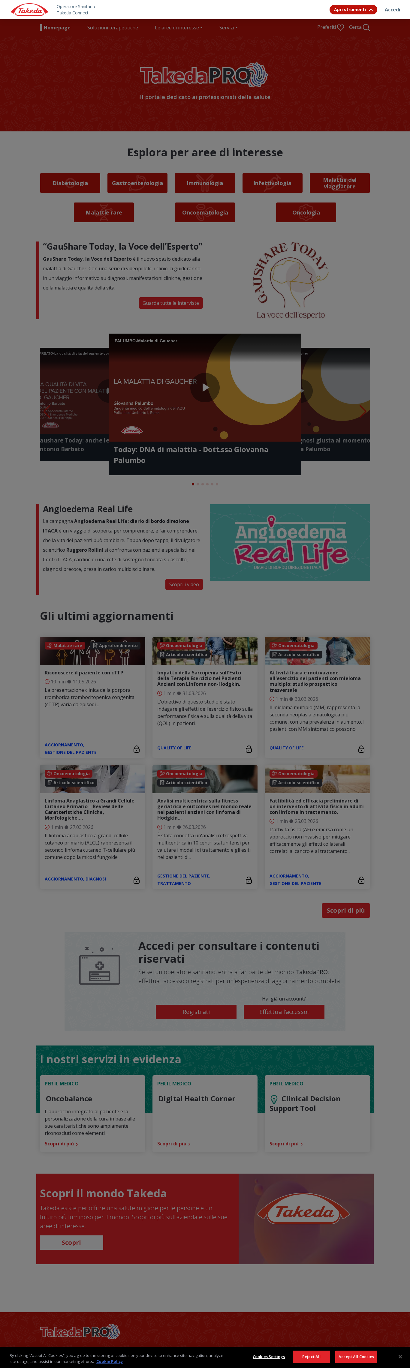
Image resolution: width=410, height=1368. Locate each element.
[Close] (400, 1356)
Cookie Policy (109, 1361)
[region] (205, 1357)
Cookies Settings (269, 1356)
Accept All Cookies (356, 1356)
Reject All (311, 1356)
